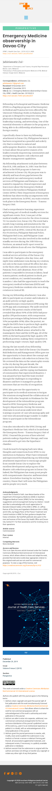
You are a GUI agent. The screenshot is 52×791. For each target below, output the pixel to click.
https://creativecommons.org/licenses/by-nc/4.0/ (22, 565)
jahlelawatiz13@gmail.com (13, 83)
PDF (26, 652)
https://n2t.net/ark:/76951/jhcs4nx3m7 (18, 53)
